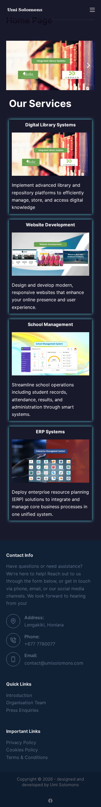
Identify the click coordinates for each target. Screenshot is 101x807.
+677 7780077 (39, 644)
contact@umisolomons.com (53, 663)
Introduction (19, 695)
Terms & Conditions (27, 757)
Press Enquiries (22, 710)
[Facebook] (50, 801)
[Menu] (92, 9)
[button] (12, 65)
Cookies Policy (22, 750)
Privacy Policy (21, 742)
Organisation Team (26, 702)
